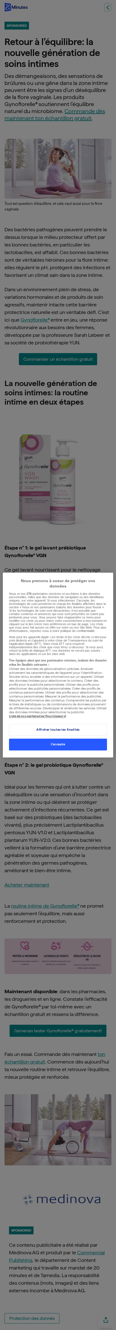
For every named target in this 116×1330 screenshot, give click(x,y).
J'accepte (58, 744)
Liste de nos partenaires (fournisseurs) (37, 716)
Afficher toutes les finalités (58, 730)
